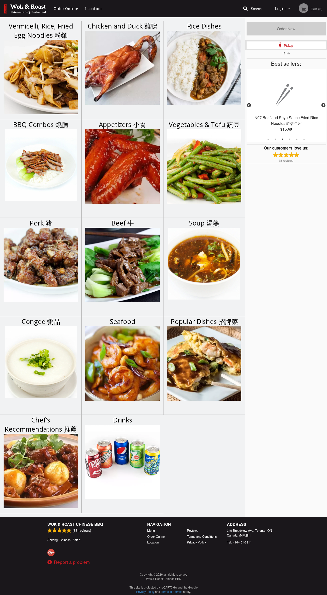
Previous (249, 105)
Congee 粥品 (41, 321)
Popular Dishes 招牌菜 (204, 321)
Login (280, 8)
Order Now (286, 28)
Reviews (192, 530)
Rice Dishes (204, 26)
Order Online (66, 8)
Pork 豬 (41, 223)
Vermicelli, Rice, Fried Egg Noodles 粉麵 (41, 31)
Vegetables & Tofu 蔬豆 (204, 124)
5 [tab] (296, 139)
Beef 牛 (122, 223)
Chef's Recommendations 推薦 (41, 424)
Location (93, 8)
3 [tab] (282, 139)
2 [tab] (275, 139)
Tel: (239, 542)
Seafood (122, 321)
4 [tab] (289, 139)
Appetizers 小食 (122, 124)
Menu (151, 530)
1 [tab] (268, 139)
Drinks (122, 420)
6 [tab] (304, 139)
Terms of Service (171, 591)
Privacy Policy (196, 542)
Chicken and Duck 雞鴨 (122, 26)
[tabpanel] (286, 105)
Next (323, 105)
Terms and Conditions (202, 536)
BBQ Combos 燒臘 (40, 124)
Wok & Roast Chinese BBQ (75, 524)
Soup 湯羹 (204, 223)
